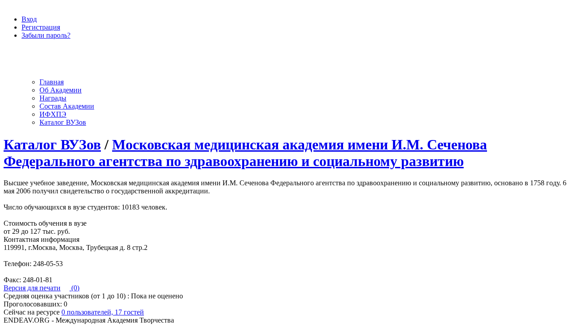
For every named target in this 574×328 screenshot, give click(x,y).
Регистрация (41, 27)
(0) (74, 288)
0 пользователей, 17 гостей (102, 312)
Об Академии (60, 90)
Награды (52, 98)
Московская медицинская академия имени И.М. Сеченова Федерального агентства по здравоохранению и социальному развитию (245, 152)
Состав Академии (66, 106)
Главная (51, 82)
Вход (29, 19)
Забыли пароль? (46, 35)
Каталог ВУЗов (62, 122)
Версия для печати (32, 288)
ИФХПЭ (52, 114)
